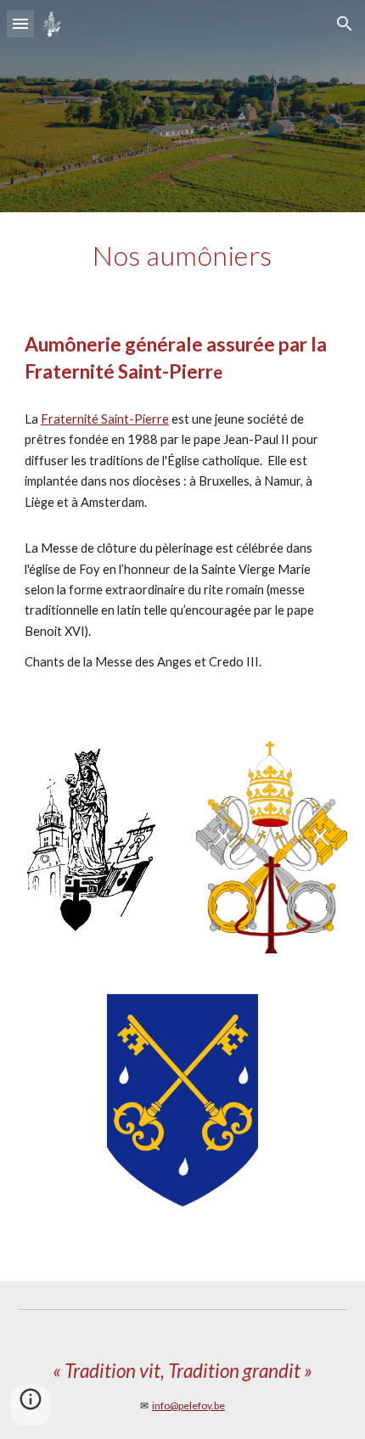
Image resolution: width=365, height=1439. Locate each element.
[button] (20, 23)
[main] (183, 255)
